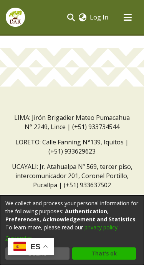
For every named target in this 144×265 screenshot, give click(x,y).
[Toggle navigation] (127, 17)
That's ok (104, 253)
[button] (15, 17)
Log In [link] (99, 17)
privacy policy (101, 227)
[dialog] (72, 230)
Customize (18, 238)
